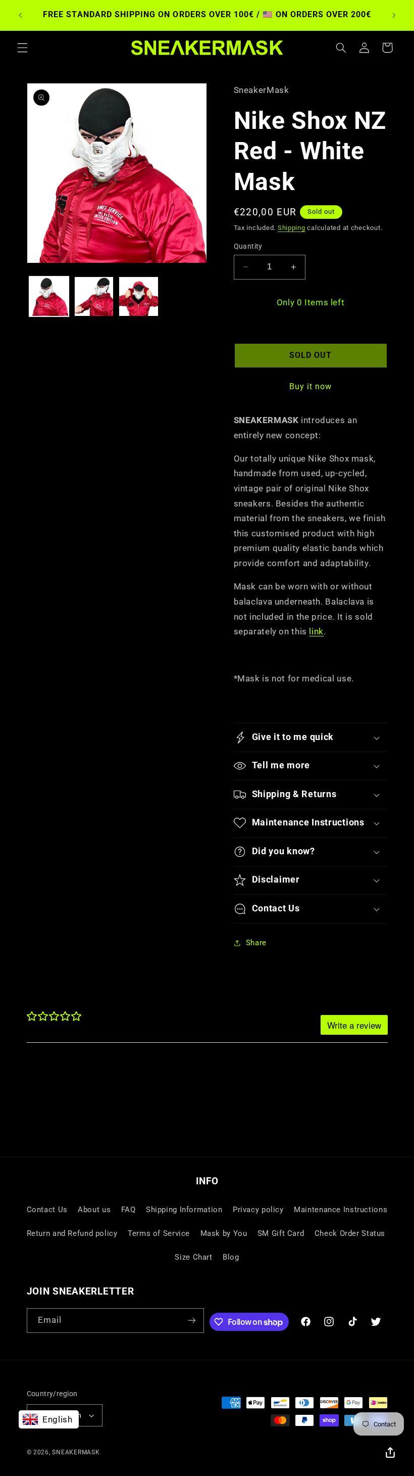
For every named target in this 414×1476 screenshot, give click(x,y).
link (316, 631)
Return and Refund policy (72, 1233)
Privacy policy (258, 1209)
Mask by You (223, 1233)
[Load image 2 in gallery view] (94, 296)
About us (94, 1209)
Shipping (291, 228)
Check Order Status (350, 1233)
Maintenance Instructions (340, 1209)
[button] (22, 47)
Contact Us (47, 1209)
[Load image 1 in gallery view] (49, 296)
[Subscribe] (191, 1320)
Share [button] (256, 942)
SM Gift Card (280, 1233)
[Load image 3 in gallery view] (138, 296)
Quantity (248, 246)
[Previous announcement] (20, 15)
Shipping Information (184, 1209)
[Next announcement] (394, 15)
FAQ (128, 1209)
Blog (231, 1257)
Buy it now (310, 386)
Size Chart (193, 1257)
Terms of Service (159, 1233)
